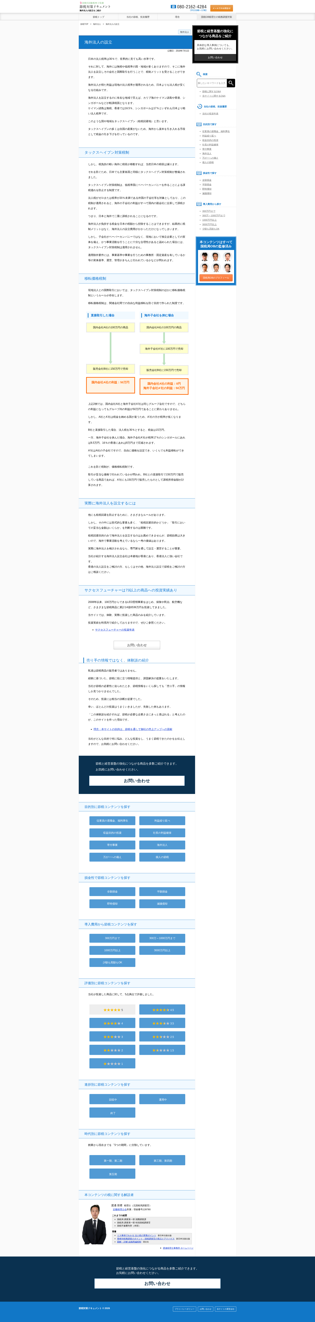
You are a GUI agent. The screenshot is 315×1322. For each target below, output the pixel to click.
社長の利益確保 (162, 832)
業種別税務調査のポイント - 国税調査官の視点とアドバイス (146, 1238)
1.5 (172, 1050)
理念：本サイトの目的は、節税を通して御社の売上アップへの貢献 (133, 729)
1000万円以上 (112, 950)
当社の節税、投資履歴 (137, 17)
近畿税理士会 (120, 1209)
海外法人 (184, 32)
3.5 (172, 1023)
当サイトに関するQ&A (213, 96)
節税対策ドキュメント (90, 1308)
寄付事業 (112, 845)
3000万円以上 (162, 950)
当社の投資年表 (210, 113)
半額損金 (162, 891)
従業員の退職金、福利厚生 (112, 820)
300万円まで (112, 938)
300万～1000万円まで (162, 938)
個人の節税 (162, 857)
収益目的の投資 (112, 832)
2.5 (172, 1037)
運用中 (163, 1099)
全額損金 (112, 891)
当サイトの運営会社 (225, 1309)
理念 (177, 17)
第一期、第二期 (113, 1160)
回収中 (113, 1099)
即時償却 (112, 903)
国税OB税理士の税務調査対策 (216, 17)
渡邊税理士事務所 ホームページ (178, 1248)
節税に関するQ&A (211, 91)
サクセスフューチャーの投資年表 (115, 629)
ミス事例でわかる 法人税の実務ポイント (136, 1235)
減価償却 (162, 903)
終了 (113, 1113)
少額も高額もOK (112, 962)
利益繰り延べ (162, 820)
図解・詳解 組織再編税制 (129, 1242)
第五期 (113, 1174)
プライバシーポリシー (184, 1309)
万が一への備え (112, 857)
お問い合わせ (137, 645)
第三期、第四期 (163, 1160)
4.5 (172, 1010)
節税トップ (98, 17)
